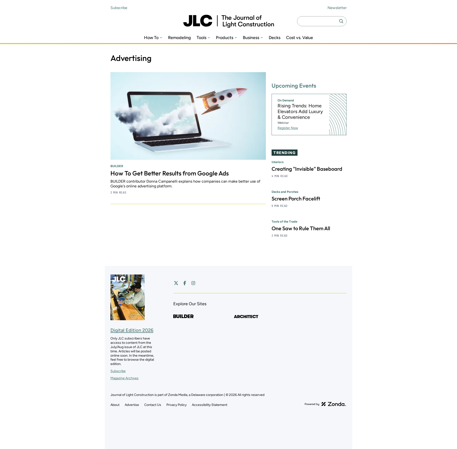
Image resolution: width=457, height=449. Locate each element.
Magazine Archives (124, 378)
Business (251, 37)
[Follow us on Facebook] (185, 283)
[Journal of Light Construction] (228, 21)
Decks (274, 37)
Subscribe (118, 7)
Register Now (288, 128)
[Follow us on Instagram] (193, 283)
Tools (201, 37)
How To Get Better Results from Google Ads (169, 173)
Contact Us (152, 405)
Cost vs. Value (299, 37)
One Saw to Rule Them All (301, 228)
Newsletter (337, 7)
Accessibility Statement (209, 405)
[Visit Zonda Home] (325, 404)
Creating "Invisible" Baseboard (307, 168)
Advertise (132, 405)
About (114, 405)
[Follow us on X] (176, 283)
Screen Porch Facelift (296, 198)
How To (151, 37)
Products (224, 37)
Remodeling (179, 37)
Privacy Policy (176, 405)
